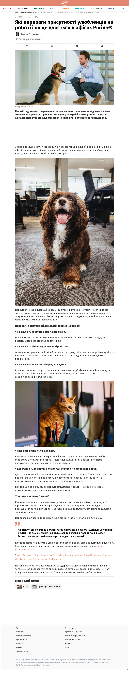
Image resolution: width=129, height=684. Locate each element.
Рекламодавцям (71, 628)
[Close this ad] (127, 669)
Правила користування (73, 632)
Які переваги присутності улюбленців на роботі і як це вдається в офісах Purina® (70, 12)
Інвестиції (79, 8)
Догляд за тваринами (29, 12)
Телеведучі (20, 643)
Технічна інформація (72, 640)
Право (111, 8)
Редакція (19, 632)
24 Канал (7, 8)
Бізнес (52, 8)
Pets (17, 12)
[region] (64, 678)
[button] (27, 45)
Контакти (68, 643)
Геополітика (22, 8)
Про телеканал (21, 640)
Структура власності (23, 651)
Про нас (19, 628)
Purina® (29, 106)
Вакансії (19, 647)
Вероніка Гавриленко (30, 34)
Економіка (39, 8)
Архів (67, 647)
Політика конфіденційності (75, 636)
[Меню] (4, 3)
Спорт (122, 8)
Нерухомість (96, 8)
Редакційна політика (23, 636)
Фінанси (65, 8)
